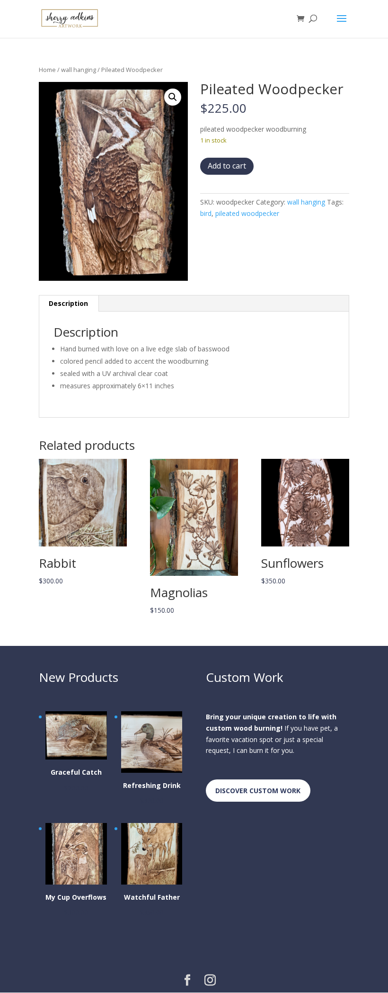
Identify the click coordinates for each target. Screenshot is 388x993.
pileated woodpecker (247, 213)
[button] (172, 97)
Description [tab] (68, 303)
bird (206, 213)
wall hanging (78, 69)
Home (47, 69)
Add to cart (227, 166)
